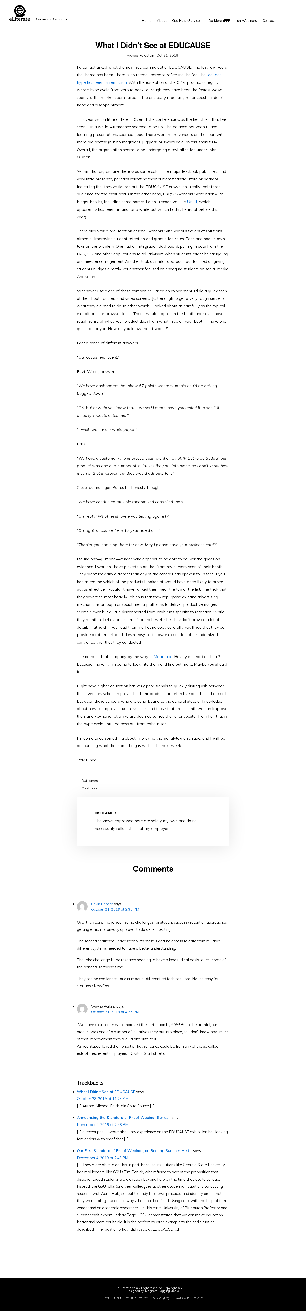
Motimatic (163, 656)
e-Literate (108, 13)
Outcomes (89, 780)
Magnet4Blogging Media (162, 1291)
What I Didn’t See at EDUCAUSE (106, 1091)
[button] (280, 17)
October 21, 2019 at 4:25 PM (115, 1011)
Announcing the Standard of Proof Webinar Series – (124, 1117)
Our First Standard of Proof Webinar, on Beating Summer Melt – (134, 1150)
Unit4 (192, 201)
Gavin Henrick (102, 904)
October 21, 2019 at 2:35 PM (115, 909)
